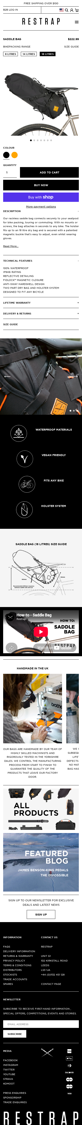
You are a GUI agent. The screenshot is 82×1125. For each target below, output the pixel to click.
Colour (8, 147)
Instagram (10, 1064)
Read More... (11, 245)
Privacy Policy (14, 960)
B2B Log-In (10, 9)
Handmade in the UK (32, 668)
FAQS (6, 946)
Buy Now (41, 185)
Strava (8, 1078)
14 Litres (29, 53)
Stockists (10, 974)
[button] (31, 140)
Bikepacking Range (16, 46)
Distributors (12, 969)
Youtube (9, 1074)
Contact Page (51, 983)
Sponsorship (12, 1097)
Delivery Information (19, 951)
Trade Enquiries (15, 1102)
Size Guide (71, 46)
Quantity (9, 164)
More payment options (41, 206)
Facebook (10, 1060)
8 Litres (10, 53)
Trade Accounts (15, 979)
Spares (8, 983)
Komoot (9, 1083)
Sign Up (41, 914)
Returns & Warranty (18, 955)
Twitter (9, 1069)
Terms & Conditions (17, 965)
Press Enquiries (14, 1092)
